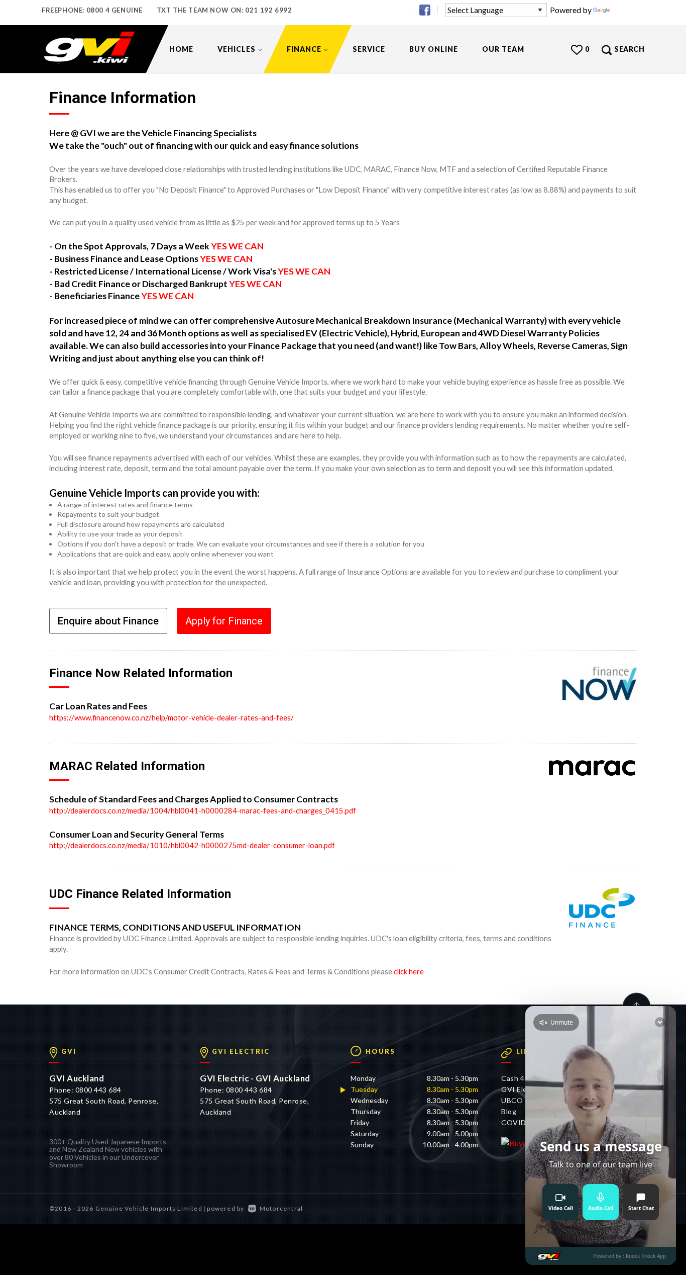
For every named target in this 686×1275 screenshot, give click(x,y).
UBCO (512, 1100)
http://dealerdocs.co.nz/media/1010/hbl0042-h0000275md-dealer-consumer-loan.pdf (192, 845)
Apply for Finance (224, 621)
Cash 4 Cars (521, 1078)
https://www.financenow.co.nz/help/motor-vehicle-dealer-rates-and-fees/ (171, 717)
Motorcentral (281, 1208)
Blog (508, 1111)
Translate (628, 10)
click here (409, 971)
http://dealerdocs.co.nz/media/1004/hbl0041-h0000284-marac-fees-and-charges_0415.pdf (202, 810)
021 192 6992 (268, 10)
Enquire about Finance (108, 621)
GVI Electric (521, 1089)
